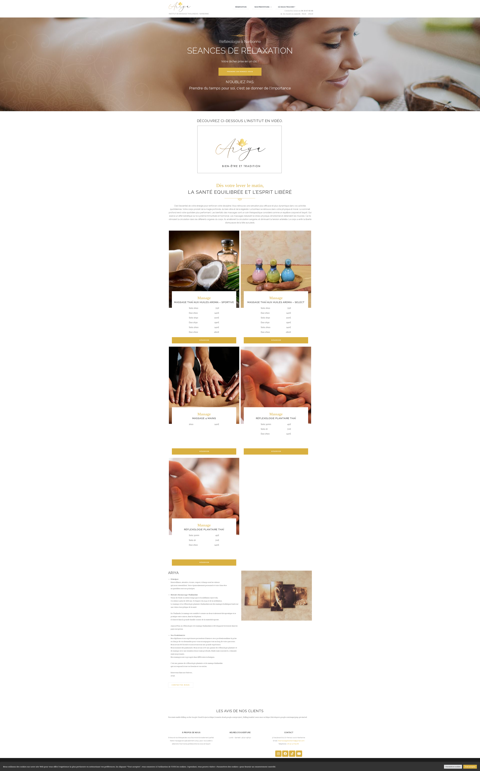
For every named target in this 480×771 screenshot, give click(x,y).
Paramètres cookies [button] (453, 767)
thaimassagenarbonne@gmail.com (291, 741)
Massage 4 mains (204, 418)
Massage (204, 298)
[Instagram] (278, 754)
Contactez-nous (181, 685)
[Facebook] (285, 754)
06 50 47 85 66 (307, 11)
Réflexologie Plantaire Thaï (276, 418)
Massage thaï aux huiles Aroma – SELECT (275, 302)
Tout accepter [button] (470, 767)
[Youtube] (299, 754)
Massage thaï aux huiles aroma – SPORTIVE (204, 302)
